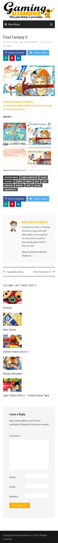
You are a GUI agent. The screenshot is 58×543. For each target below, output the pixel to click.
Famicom (9, 185)
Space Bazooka (15, 271)
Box (37, 181)
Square (37, 185)
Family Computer (29, 177)
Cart (44, 181)
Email (13, 486)
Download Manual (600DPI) (18, 101)
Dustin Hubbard (31, 41)
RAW (28, 185)
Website (13, 496)
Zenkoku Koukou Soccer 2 (16, 351)
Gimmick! (7, 307)
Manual (19, 185)
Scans (43, 177)
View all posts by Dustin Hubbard (34, 253)
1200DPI (19, 181)
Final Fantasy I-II (42, 271)
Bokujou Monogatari (12, 373)
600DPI (29, 181)
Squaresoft (10, 189)
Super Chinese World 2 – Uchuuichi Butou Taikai (26, 395)
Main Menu (14, 24)
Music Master (9, 329)
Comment (15, 435)
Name (13, 477)
